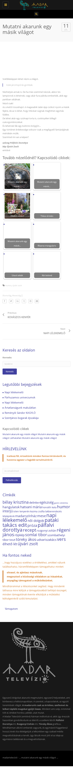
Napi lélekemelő (14, 392)
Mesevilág (16, 295)
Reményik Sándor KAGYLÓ (20, 412)
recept (29, 530)
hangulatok (11, 507)
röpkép (20, 535)
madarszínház (26, 516)
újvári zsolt (17, 285)
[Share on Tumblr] (24, 301)
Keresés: (7, 357)
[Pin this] (30, 301)
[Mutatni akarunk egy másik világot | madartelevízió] (35, 4)
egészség (46, 502)
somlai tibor (36, 534)
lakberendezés (53, 511)
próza (32, 525)
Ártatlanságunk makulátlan (20, 407)
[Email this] (37, 301)
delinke (34, 502)
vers (61, 539)
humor (8, 285)
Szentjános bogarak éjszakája (22, 418)
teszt (12, 540)
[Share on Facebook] (5, 301)
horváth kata (49, 507)
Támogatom (11, 608)
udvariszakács (47, 540)
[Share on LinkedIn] (17, 301)
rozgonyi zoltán (46, 530)
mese (41, 515)
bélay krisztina (16, 502)
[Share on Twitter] (11, 301)
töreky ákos (26, 539)
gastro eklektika (61, 503)
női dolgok (36, 520)
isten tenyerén (21, 511)
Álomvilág (7, 295)
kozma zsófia (37, 511)
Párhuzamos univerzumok (20, 397)
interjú (8, 511)
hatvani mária (31, 507)
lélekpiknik (9, 516)
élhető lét (10, 544)
